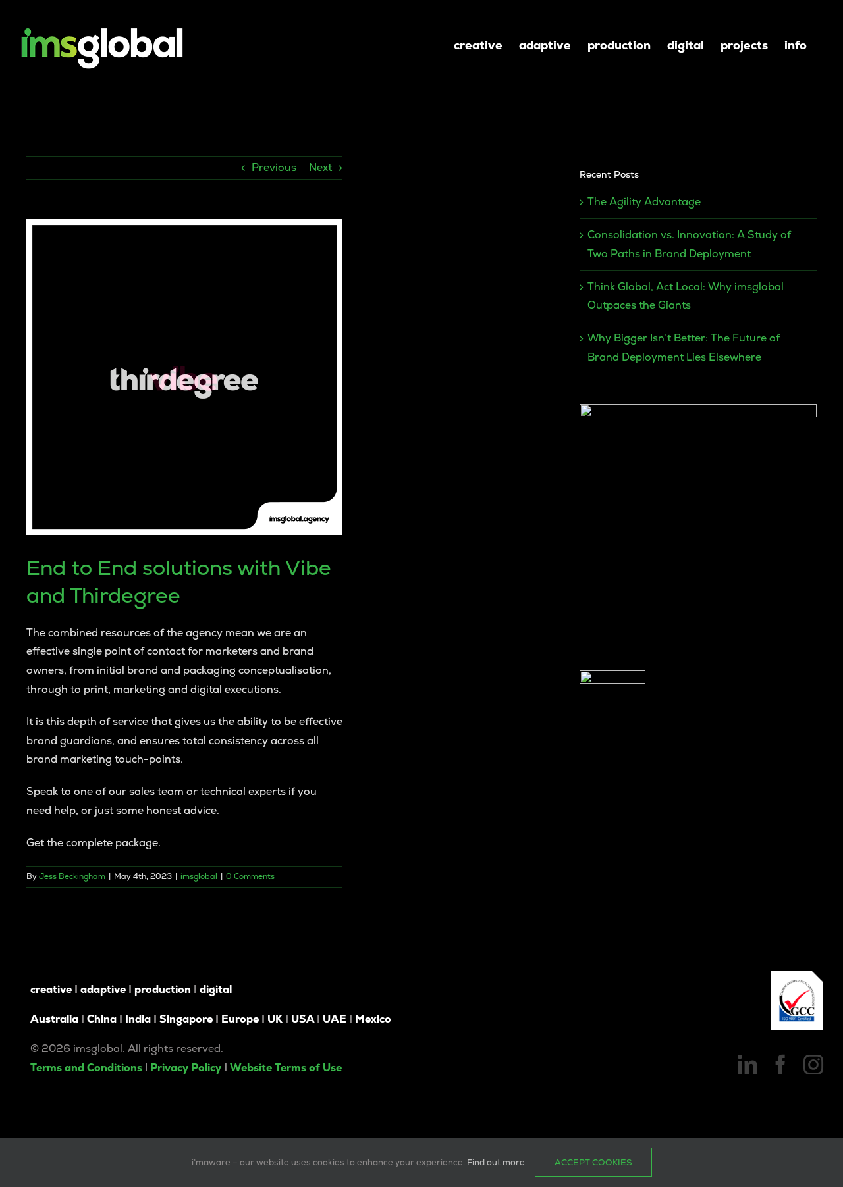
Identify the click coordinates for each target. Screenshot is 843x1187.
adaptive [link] (103, 989)
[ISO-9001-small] (797, 976)
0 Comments (250, 876)
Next (320, 167)
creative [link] (51, 989)
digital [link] (216, 989)
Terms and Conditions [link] (86, 1067)
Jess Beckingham (72, 876)
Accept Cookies (593, 1162)
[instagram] (813, 1064)
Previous (274, 167)
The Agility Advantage (644, 202)
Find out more (496, 1162)
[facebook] (780, 1064)
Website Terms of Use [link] (286, 1067)
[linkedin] (747, 1064)
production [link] (162, 989)
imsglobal (198, 876)
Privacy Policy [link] (185, 1067)
